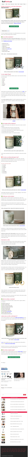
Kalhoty (19, 451)
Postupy (19, 450)
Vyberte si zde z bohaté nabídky (10, 343)
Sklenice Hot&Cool (14, 448)
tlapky (6, 95)
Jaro (9, 451)
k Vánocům (19, 192)
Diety (2, 450)
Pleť (23, 448)
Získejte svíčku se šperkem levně (14, 357)
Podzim (14, 451)
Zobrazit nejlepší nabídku (14, 26)
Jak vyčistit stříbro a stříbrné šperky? (19, 378)
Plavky (7, 450)
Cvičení (4, 450)
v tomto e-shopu (9, 48)
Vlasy (21, 448)
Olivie (23, 91)
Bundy (21, 451)
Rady (25, 448)
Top (1, 452)
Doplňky (2, 7)
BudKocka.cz (6, 455)
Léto (11, 451)
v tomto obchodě (21, 71)
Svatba (8, 451)
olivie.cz (4, 362)
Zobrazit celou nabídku (14, 88)
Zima (16, 451)
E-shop (2, 342)
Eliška (7, 7)
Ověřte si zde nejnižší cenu (19, 317)
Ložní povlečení (3, 451)
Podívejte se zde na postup (8, 41)
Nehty (16, 450)
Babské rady (13, 450)
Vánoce (10, 450)
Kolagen (24, 451)
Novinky (22, 450)
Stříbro (6, 7)
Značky (8, 448)
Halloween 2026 (3, 448)
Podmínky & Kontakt (10, 455)
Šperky (4, 7)
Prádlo (10, 448)
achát (24, 95)
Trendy (19, 448)
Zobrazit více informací (17, 23)
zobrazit (8, 30)
